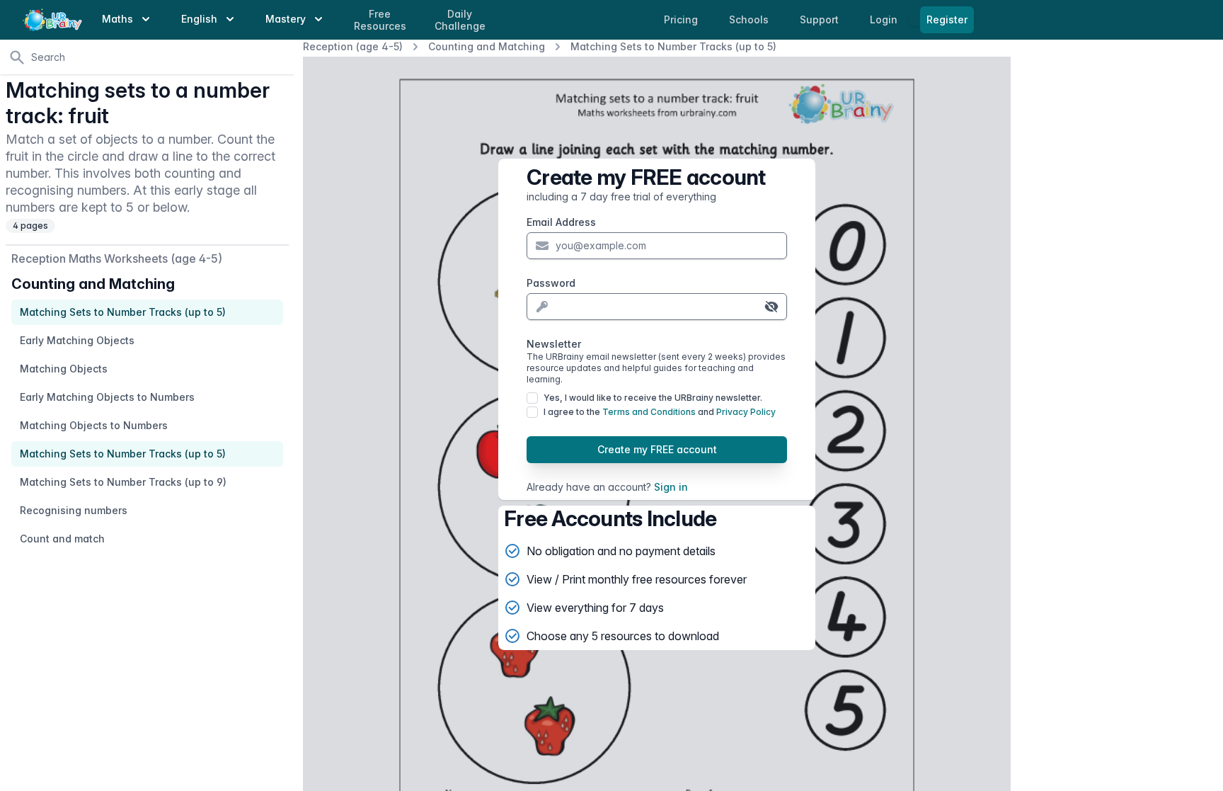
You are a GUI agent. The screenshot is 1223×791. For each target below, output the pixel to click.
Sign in (671, 487)
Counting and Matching (486, 46)
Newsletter (656, 361)
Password (551, 283)
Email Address (561, 222)
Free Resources (380, 20)
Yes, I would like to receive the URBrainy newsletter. (653, 397)
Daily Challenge (460, 20)
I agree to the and (660, 411)
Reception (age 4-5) (353, 46)
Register (947, 19)
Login (885, 19)
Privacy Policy (746, 411)
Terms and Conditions (649, 411)
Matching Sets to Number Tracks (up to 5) (673, 46)
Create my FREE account (657, 449)
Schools (750, 19)
